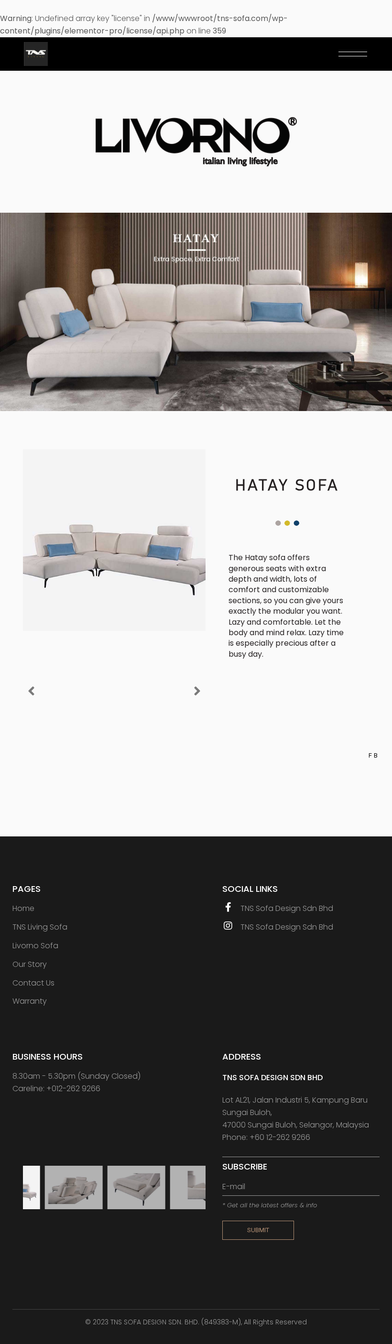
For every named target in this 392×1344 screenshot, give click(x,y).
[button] (31, 691)
